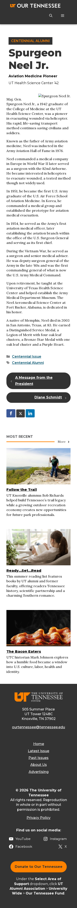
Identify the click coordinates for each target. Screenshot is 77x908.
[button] (51, 15)
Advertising (39, 772)
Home (38, 744)
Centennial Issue (26, 356)
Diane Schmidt (48, 397)
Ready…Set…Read (23, 571)
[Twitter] (20, 413)
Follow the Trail (21, 490)
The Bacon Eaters (23, 651)
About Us (38, 765)
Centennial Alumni (30, 41)
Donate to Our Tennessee (38, 867)
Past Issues (38, 758)
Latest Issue (38, 751)
